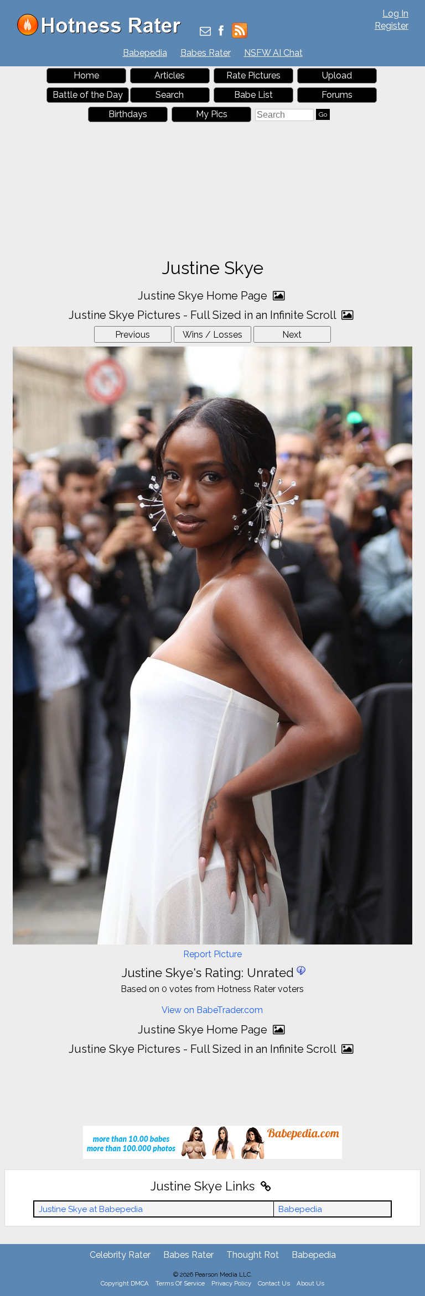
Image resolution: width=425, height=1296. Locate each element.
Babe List (253, 95)
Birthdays (127, 114)
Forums (337, 95)
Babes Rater (205, 53)
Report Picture (212, 954)
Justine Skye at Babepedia (91, 1209)
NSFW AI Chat (273, 53)
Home (86, 75)
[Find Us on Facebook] (221, 32)
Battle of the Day (88, 95)
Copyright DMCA (125, 1283)
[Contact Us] (205, 32)
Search (170, 95)
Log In (395, 13)
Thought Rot (252, 1255)
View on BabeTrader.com (212, 1010)
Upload (337, 75)
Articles (169, 75)
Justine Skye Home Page (204, 295)
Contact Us (274, 1283)
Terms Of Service (180, 1283)
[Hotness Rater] (103, 33)
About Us (310, 1283)
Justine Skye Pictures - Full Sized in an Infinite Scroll (204, 315)
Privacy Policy (231, 1283)
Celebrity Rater (120, 1255)
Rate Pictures (253, 75)
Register (391, 25)
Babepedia (145, 53)
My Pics (211, 114)
